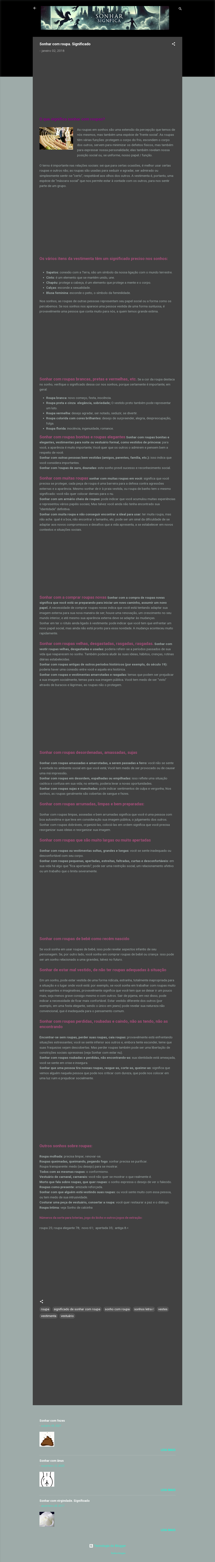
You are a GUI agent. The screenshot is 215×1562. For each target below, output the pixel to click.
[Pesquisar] (180, 9)
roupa (45, 1309)
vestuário (67, 1316)
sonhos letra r (144, 1309)
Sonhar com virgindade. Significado (64, 1500)
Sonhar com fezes (52, 1420)
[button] (173, 44)
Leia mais (168, 1450)
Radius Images (118, 1553)
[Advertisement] (107, 81)
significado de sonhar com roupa (77, 1309)
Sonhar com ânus (51, 1460)
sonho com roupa (117, 1309)
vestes (162, 1309)
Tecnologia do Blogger (109, 1546)
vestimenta (48, 1316)
